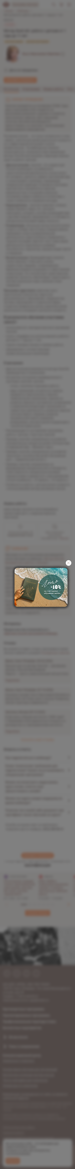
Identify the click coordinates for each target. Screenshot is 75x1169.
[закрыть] (68, 563)
